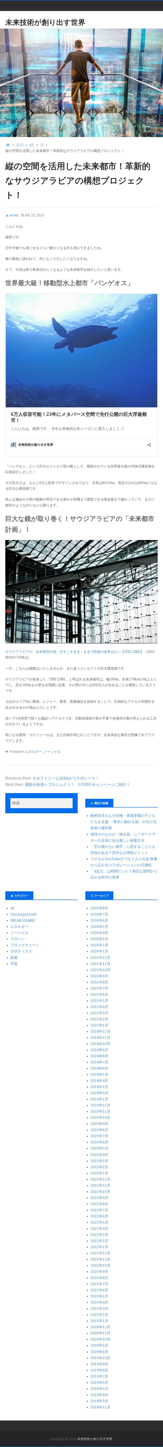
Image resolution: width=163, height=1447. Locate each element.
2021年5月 (99, 1296)
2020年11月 (100, 1333)
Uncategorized (23, 914)
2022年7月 (99, 1210)
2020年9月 (99, 1345)
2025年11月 (100, 964)
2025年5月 (99, 1000)
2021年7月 (99, 1284)
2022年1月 (99, 1247)
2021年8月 (99, 1278)
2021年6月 (99, 1290)
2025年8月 (99, 982)
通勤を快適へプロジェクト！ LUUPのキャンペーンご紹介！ (77, 784)
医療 (14, 957)
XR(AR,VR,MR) (22, 920)
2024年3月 (99, 1087)
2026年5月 (99, 926)
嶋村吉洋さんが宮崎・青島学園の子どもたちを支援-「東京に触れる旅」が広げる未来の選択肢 (123, 821)
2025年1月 (99, 1025)
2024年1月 (99, 1099)
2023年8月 (99, 1130)
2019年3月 (99, 1401)
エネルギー (33, 751)
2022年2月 (99, 1241)
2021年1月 (99, 1321)
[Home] (7, 145)
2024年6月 (99, 1068)
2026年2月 (99, 945)
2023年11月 (100, 1111)
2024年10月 (100, 1044)
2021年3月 (99, 1308)
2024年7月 (99, 1062)
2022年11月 (100, 1185)
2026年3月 (99, 939)
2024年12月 (100, 1031)
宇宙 (14, 964)
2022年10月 (100, 1191)
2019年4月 (99, 1395)
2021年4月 (99, 1302)
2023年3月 (99, 1161)
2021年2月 (99, 1314)
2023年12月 (100, 1105)
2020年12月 (100, 1327)
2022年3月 (99, 1234)
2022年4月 (99, 1228)
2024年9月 (99, 1050)
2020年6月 (99, 1352)
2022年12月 (100, 1179)
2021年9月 (99, 1271)
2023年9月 (99, 1124)
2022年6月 (99, 1216)
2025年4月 (99, 1007)
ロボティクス (21, 951)
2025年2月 (99, 1019)
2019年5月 (99, 1389)
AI (12, 908)
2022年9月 (99, 1198)
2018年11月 (100, 1407)
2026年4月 (99, 933)
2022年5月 (99, 1222)
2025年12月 (100, 957)
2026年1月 (99, 951)
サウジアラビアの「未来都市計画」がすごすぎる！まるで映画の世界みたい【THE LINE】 (74, 652)
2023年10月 (100, 1117)
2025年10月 (100, 970)
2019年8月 (99, 1370)
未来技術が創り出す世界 (45, 22)
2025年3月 (99, 1013)
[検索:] (41, 803)
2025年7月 (99, 988)
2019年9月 (99, 1364)
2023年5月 (99, 1148)
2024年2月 (99, 1093)
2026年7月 (99, 914)
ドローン (17, 939)
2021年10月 (100, 1265)
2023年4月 (99, 1155)
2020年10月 (100, 1339)
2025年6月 (99, 994)
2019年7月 (99, 1376)
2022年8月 (99, 1204)
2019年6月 (99, 1382)
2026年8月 (99, 908)
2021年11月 (100, 1259)
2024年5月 (99, 1074)
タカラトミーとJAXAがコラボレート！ (65, 778)
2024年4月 (99, 1080)
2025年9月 (99, 976)
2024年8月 (99, 1056)
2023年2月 (99, 1167)
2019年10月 (100, 1358)
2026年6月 (99, 920)
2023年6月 (99, 1142)
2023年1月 (99, 1173)
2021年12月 (100, 1253)
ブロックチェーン (24, 945)
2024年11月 (100, 1037)
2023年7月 (99, 1136)
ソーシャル (52, 751)
